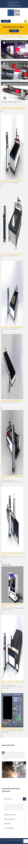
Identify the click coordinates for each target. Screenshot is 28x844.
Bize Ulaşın (14, 30)
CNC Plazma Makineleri (13, 108)
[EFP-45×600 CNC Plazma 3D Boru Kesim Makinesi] (1, 612)
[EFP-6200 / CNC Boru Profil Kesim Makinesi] (1, 560)
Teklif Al (6, 21)
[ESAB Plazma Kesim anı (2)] (14, 769)
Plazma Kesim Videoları (13, 36)
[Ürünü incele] (1, 184)
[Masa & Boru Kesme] (1, 483)
